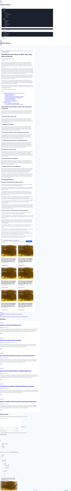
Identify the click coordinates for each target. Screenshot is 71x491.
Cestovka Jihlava (5, 58)
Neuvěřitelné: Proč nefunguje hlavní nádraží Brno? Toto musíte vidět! (11, 313)
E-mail (17, 430)
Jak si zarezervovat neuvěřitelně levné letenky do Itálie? (14, 104)
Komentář (23, 426)
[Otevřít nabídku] (1, 45)
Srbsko (6, 25)
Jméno (17, 428)
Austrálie (4, 469)
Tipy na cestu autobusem (6, 33)
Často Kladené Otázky (6, 102)
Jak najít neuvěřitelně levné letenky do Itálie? (12, 103)
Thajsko (6, 467)
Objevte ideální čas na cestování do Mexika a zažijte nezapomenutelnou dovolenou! (14, 316)
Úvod (3, 6)
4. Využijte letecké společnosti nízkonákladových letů (13, 97)
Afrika (4, 9)
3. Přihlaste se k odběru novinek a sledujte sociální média (14, 96)
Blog (2, 444)
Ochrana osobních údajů (14, 452)
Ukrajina (6, 26)
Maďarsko (6, 21)
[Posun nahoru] (1, 456)
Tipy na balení (5, 32)
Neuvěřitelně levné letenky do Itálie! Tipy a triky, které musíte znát (14, 93)
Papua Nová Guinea (9, 14)
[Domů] (1, 50)
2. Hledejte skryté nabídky (9, 95)
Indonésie (6, 465)
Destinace (3, 460)
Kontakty (3, 38)
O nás (3, 37)
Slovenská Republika (8, 474)
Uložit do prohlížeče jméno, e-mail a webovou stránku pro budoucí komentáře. (14, 432)
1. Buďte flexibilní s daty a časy (10, 94)
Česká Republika (7, 20)
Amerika (4, 10)
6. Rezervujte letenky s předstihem (10, 99)
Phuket (7, 468)
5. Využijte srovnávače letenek (10, 98)
